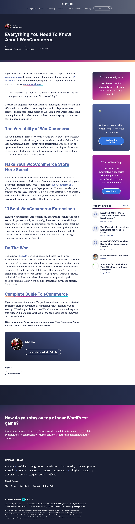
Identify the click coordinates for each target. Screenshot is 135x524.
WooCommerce (13, 77)
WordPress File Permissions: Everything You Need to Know (114, 230)
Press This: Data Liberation (114, 255)
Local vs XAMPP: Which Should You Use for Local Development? (112, 216)
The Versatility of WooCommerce (38, 128)
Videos (52, 474)
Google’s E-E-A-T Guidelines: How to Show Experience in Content (114, 244)
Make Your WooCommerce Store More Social (37, 166)
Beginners (37, 466)
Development (87, 466)
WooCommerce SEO (62, 184)
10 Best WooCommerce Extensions (40, 208)
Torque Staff (105, 273)
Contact (36, 486)
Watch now (111, 191)
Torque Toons (36, 474)
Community (9, 49)
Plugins (75, 470)
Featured (17, 49)
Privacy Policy (49, 486)
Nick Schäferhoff (106, 221)
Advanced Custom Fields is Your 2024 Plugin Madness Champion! (113, 267)
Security (88, 470)
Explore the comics (111, 141)
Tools (21, 474)
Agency (9, 466)
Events (23, 470)
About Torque (11, 486)
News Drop (60, 470)
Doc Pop (103, 258)
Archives (22, 466)
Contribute (25, 486)
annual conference (33, 84)
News (47, 470)
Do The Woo (17, 247)
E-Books (10, 470)
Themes (9, 474)
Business (52, 466)
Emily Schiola (17, 27)
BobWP (23, 256)
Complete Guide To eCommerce (36, 294)
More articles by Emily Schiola (43, 352)
